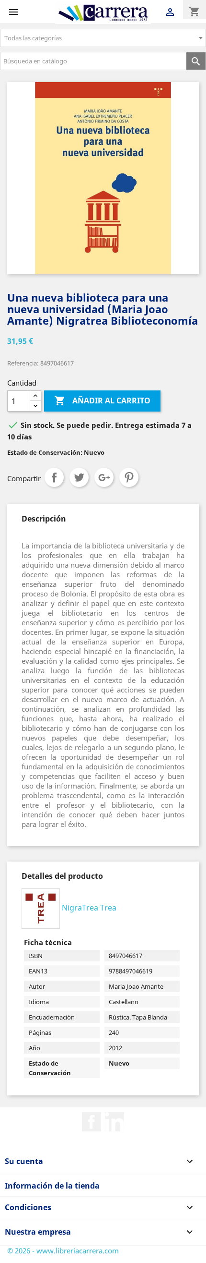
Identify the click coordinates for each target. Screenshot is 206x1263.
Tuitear (79, 477)
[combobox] (103, 38)
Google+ (104, 477)
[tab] (44, 518)
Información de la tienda (52, 1185)
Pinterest (128, 477)
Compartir (54, 477)
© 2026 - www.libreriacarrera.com (63, 1250)
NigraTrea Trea (89, 907)
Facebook (91, 1121)
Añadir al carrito (102, 400)
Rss (114, 1121)
